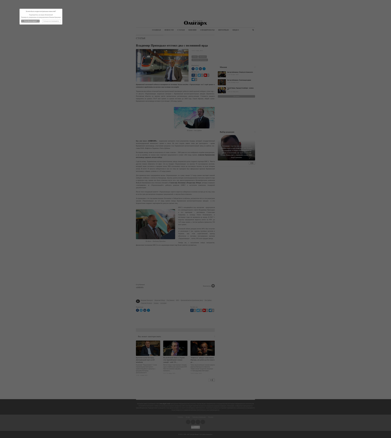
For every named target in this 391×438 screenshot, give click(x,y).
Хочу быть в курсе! (30, 21)
